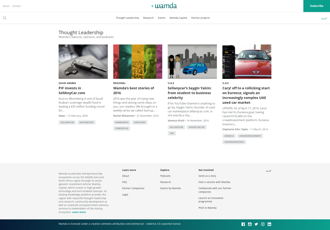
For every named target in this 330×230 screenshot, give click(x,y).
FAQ (124, 182)
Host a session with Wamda (214, 182)
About (6, 6)
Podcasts (165, 175)
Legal (125, 194)
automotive (87, 122)
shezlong (139, 122)
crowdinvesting (234, 142)
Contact (16, 6)
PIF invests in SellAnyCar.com (72, 90)
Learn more (79, 212)
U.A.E (171, 83)
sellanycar (67, 122)
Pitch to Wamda (208, 207)
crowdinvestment (250, 135)
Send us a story (207, 175)
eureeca (229, 135)
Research (148, 17)
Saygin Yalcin (197, 127)
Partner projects (200, 17)
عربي (324, 17)
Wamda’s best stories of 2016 (133, 90)
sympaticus (121, 128)
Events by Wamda (170, 188)
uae (172, 133)
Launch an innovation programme (211, 199)
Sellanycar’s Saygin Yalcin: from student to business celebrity (190, 93)
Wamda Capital (178, 17)
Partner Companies (133, 188)
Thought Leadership (127, 17)
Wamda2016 (121, 122)
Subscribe (316, 6)
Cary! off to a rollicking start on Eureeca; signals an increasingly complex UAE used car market (246, 95)
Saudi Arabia (67, 83)
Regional (119, 83)
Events (162, 17)
